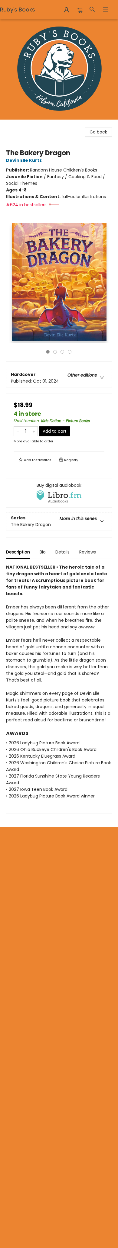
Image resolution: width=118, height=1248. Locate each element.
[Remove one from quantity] (17, 431)
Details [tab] (62, 552)
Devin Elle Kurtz (24, 160)
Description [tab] (18, 552)
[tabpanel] (59, 688)
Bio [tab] (43, 552)
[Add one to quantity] (34, 431)
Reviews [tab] (87, 552)
